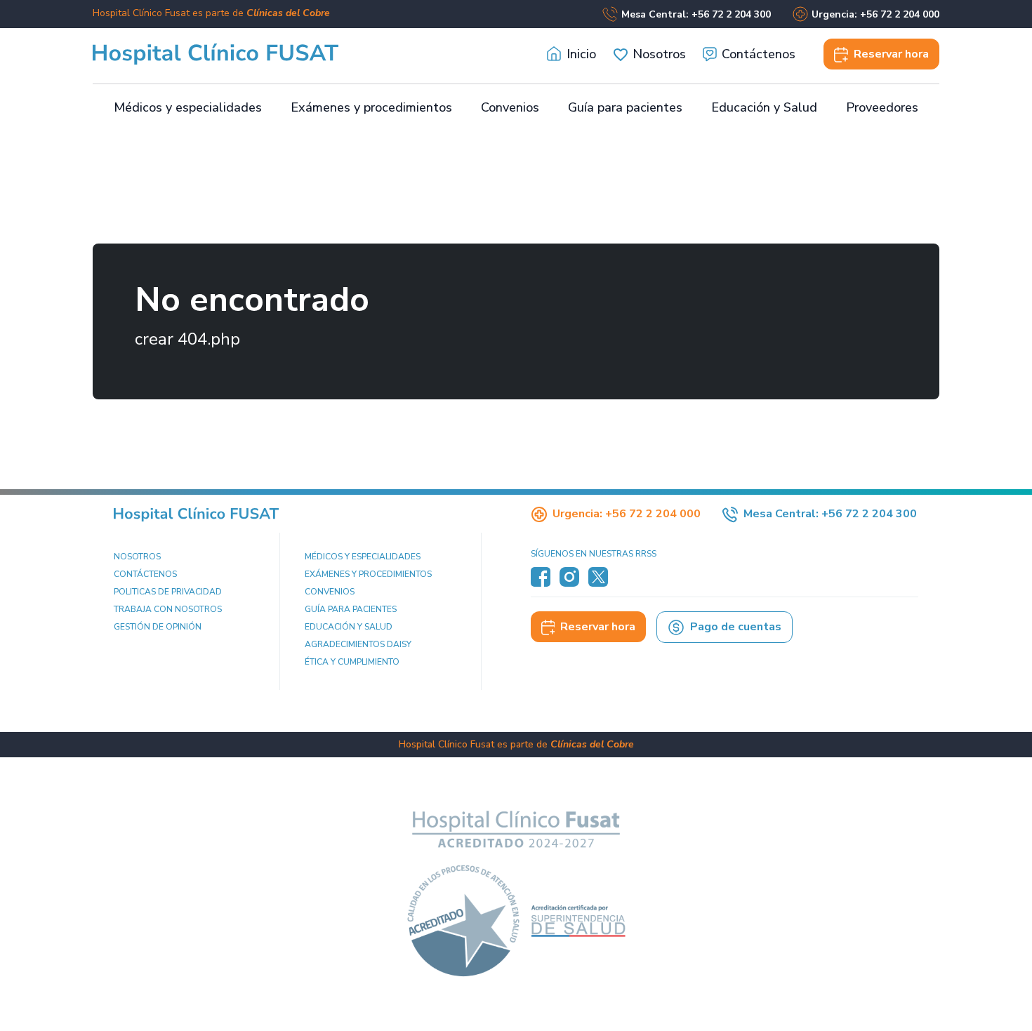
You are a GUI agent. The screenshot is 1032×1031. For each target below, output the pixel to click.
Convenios (510, 107)
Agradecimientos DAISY (358, 644)
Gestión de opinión (157, 626)
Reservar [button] (891, 54)
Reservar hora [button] (597, 626)
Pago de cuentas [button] (735, 626)
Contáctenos (758, 54)
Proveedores (882, 107)
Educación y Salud (764, 107)
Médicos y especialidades (188, 107)
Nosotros (659, 54)
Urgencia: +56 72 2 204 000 (875, 14)
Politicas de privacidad (168, 591)
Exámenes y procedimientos (371, 107)
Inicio (581, 54)
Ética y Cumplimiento (352, 661)
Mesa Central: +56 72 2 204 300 (696, 14)
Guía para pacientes (625, 107)
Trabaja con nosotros (168, 609)
